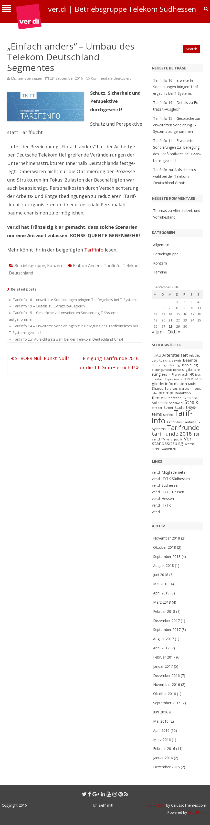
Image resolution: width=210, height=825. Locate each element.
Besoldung (189, 365)
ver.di (156, 511)
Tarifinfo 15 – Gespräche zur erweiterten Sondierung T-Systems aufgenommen (176, 125)
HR (192, 374)
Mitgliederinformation (177, 381)
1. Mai (156, 355)
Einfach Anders (87, 265)
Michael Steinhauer (26, 78)
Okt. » (173, 332)
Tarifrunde (183, 427)
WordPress (196, 812)
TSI (196, 434)
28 (170, 326)
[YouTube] (109, 794)
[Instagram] (114, 794)
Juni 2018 (160, 574)
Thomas (160, 210)
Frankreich (180, 374)
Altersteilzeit (175, 355)
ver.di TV (158, 439)
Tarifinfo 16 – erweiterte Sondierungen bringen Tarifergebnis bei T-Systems (176, 87)
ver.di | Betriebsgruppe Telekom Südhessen (122, 9)
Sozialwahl (176, 403)
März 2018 (162, 602)
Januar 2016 (163, 757)
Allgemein (161, 244)
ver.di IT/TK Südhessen (171, 478)
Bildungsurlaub (162, 370)
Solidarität (160, 402)
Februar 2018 (164, 611)
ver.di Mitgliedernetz (168, 472)
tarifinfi (168, 414)
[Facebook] (89, 794)
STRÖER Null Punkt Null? (41, 358)
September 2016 (167, 702)
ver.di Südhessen (166, 485)
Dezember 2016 (166, 675)
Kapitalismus (173, 379)
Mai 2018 (161, 583)
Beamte (190, 360)
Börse (177, 370)
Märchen (185, 388)
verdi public (174, 439)
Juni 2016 (160, 712)
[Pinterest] (120, 794)
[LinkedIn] (103, 794)
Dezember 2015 (166, 766)
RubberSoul (155, 805)
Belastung (173, 365)
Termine (160, 272)
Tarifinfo (93, 250)
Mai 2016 (161, 721)
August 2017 (163, 638)
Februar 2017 (164, 657)
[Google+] (95, 794)
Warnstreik (169, 449)
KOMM (188, 379)
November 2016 (166, 684)
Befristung (158, 365)
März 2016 (162, 739)
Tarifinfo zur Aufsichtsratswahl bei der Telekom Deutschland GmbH (175, 176)
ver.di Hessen (163, 498)
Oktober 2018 (164, 547)
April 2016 (161, 730)
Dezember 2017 (166, 620)
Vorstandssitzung (172, 441)
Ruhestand (173, 398)
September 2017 (167, 629)
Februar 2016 (164, 748)
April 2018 (161, 593)
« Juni (158, 332)
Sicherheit (190, 398)
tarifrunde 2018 (172, 433)
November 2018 (166, 538)
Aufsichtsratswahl (170, 360)
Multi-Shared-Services (174, 386)
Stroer (168, 407)
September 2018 (167, 556)
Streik (191, 402)
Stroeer (157, 408)
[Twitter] (84, 794)
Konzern (55, 265)
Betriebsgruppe (29, 265)
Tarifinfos (174, 422)
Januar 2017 (163, 666)
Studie (180, 407)
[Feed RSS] (126, 794)
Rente (157, 397)
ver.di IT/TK (161, 505)
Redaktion (183, 393)
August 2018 (163, 565)
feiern (166, 374)
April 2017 (161, 647)
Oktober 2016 (164, 693)
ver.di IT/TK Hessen (168, 491)
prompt (166, 393)
